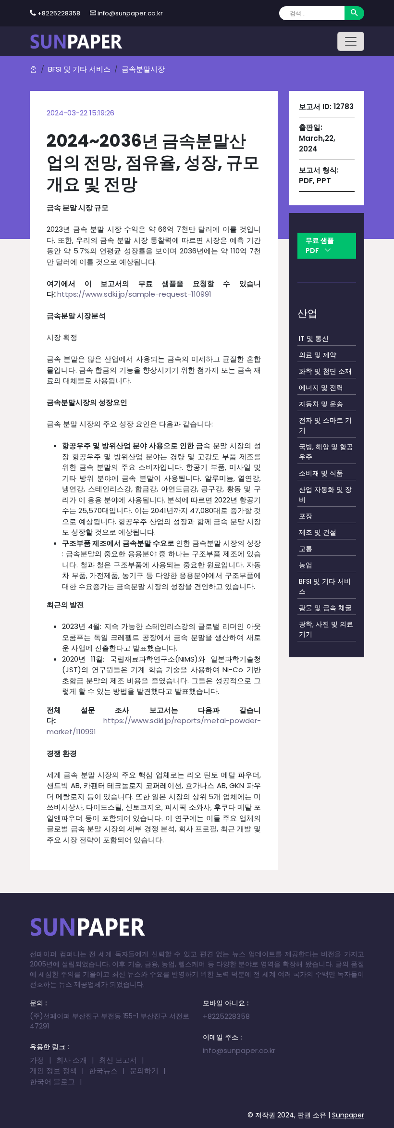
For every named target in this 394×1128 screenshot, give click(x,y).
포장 (305, 516)
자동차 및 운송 (321, 404)
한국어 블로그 (52, 1082)
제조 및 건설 (317, 532)
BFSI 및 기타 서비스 (79, 69)
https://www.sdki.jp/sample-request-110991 (134, 294)
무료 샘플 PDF (320, 245)
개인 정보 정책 (53, 1070)
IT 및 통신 (314, 338)
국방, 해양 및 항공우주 (326, 452)
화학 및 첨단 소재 (325, 371)
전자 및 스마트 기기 (325, 425)
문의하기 (144, 1070)
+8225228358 (58, 13)
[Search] (354, 13)
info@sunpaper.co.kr (130, 13)
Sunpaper (348, 1115)
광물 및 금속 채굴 (325, 608)
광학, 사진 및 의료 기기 (326, 629)
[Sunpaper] (76, 41)
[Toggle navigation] (350, 41)
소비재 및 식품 (321, 473)
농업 (305, 565)
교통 (305, 548)
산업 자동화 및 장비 (325, 494)
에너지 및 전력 (321, 387)
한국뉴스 (103, 1070)
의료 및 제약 (317, 355)
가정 (37, 1060)
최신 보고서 (118, 1060)
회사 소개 (71, 1060)
